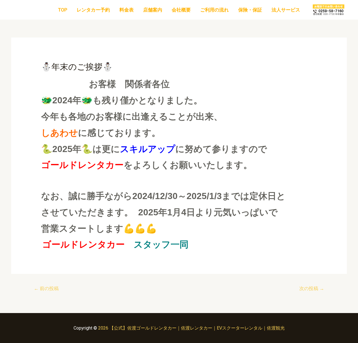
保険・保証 (250, 10)
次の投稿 (311, 288)
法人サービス (286, 10)
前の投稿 (46, 288)
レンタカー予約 (93, 10)
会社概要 (181, 10)
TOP (62, 10)
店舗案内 (152, 10)
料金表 (126, 10)
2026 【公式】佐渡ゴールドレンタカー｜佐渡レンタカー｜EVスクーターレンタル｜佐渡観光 (191, 328)
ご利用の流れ (214, 10)
